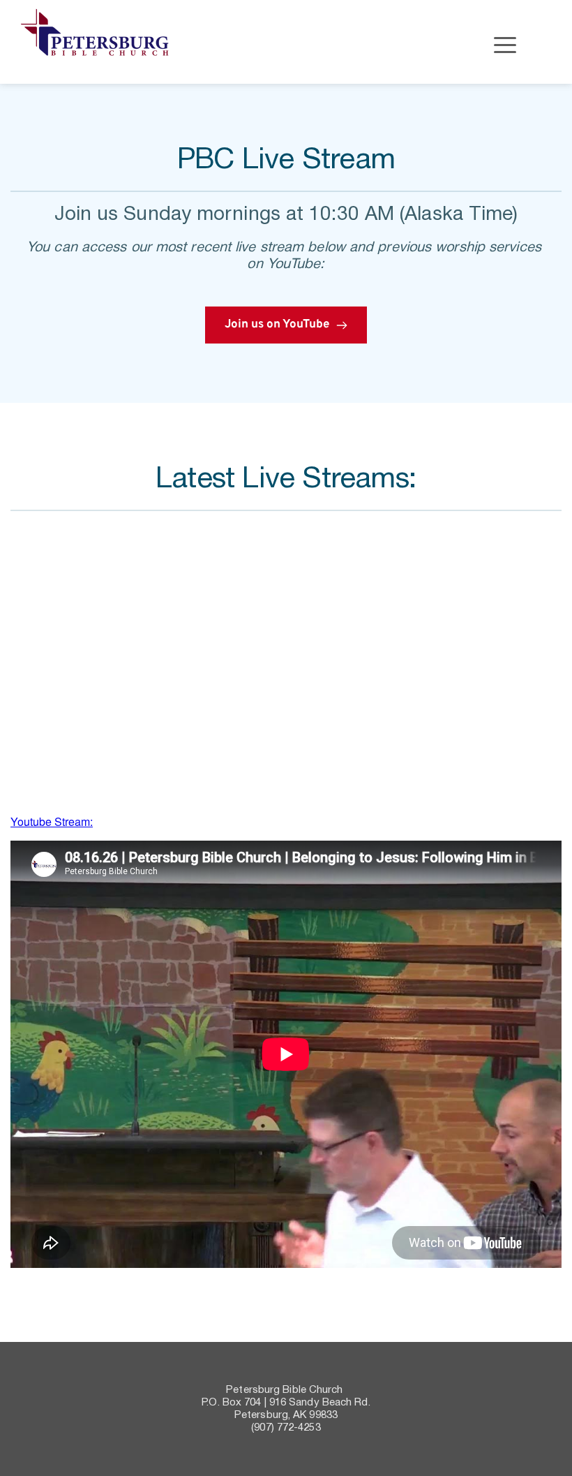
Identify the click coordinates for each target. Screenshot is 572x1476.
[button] (505, 45)
